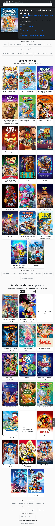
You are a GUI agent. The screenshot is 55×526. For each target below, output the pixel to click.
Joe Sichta (22, 35)
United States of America (26, 26)
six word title (47, 44)
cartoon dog (28, 53)
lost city (14, 273)
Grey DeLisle (45, 31)
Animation (30, 15)
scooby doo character (16, 44)
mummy (38, 273)
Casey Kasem (30, 31)
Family (35, 15)
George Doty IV (41, 35)
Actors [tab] (28, 291)
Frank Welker (23, 31)
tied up (37, 53)
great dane (6, 273)
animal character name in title (33, 44)
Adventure (40, 15)
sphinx (32, 273)
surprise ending (48, 273)
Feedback (53, 422)
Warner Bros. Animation (27, 523)
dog (51, 53)
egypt (22, 49)
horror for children (8, 53)
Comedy (46, 15)
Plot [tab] (34, 291)
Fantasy (51, 15)
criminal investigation (27, 278)
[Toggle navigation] (50, 2)
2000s (5, 44)
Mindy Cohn (38, 31)
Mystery (25, 15)
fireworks (44, 53)
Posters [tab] (22, 291)
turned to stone (23, 273)
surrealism (19, 53)
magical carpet (30, 49)
